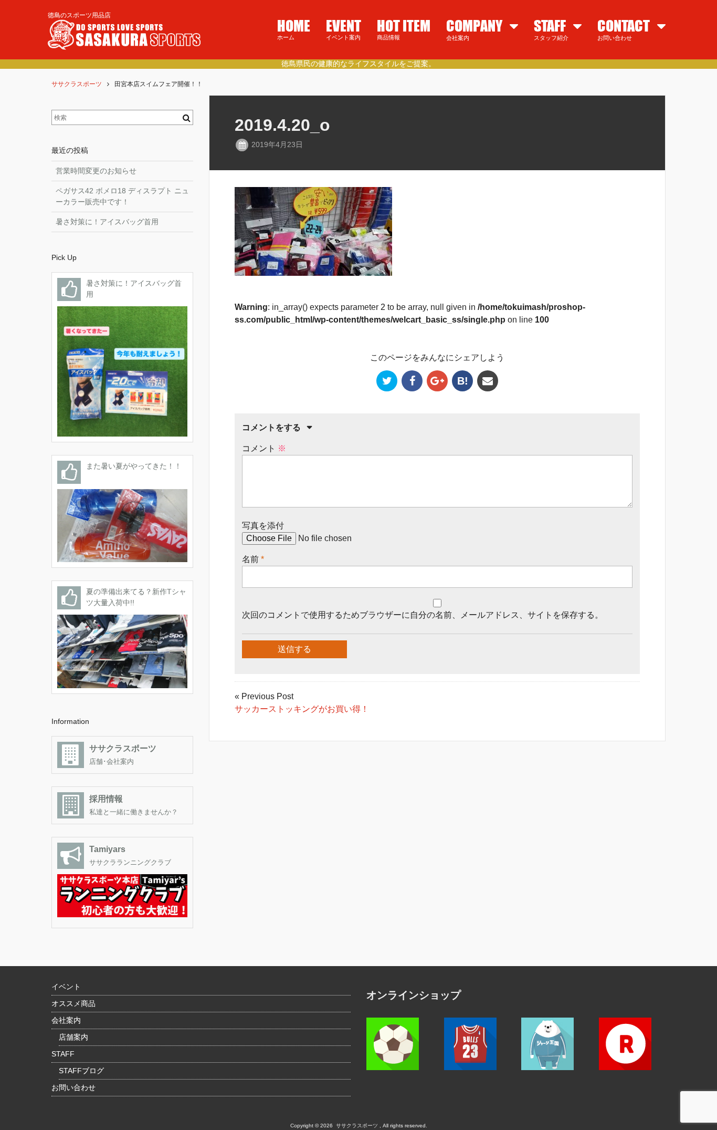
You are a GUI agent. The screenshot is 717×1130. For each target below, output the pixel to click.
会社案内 (66, 1020)
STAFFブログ (81, 1070)
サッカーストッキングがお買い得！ (302, 708)
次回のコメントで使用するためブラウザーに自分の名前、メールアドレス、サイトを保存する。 (422, 614)
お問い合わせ (73, 1087)
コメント (264, 448)
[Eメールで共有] (487, 380)
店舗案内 (73, 1037)
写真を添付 (263, 525)
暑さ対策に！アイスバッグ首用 (107, 221)
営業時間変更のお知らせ (96, 171)
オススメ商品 (73, 1003)
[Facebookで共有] (412, 380)
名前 (250, 559)
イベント (66, 986)
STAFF (63, 1054)
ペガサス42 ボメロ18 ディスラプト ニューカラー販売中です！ (122, 196)
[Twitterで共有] (386, 380)
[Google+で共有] (437, 380)
